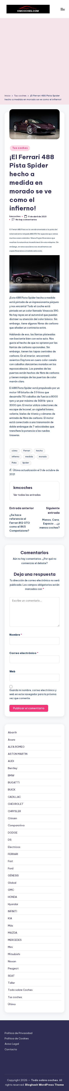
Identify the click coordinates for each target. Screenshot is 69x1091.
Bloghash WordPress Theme (44, 1084)
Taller (11, 982)
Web (12, 671)
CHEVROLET (16, 804)
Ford (10, 868)
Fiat (10, 861)
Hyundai (13, 904)
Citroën (12, 818)
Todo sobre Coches (20, 990)
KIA (10, 918)
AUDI (11, 761)
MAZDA (12, 932)
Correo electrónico (23, 653)
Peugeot (13, 968)
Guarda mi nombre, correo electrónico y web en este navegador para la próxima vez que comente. (33, 694)
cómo (14, 450)
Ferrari (26, 450)
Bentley (12, 768)
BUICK (12, 789)
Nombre (15, 634)
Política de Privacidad (18, 1033)
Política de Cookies (17, 1038)
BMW (11, 775)
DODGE (12, 832)
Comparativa (16, 825)
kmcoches (22, 487)
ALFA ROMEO (16, 746)
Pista (14, 463)
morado (43, 456)
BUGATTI (14, 782)
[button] (27, 494)
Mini (10, 947)
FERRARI (13, 854)
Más (10, 925)
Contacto (11, 1049)
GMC (11, 890)
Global (12, 882)
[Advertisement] (34, 57)
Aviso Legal (12, 1043)
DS (10, 839)
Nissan (12, 961)
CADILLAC (14, 797)
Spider (25, 463)
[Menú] (62, 9)
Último (12, 1004)
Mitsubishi (14, 954)
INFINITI (12, 911)
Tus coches (20, 148)
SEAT (11, 975)
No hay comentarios (26, 219)
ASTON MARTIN (17, 754)
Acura (11, 739)
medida (29, 456)
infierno (15, 456)
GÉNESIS (13, 875)
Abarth (12, 732)
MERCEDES (15, 940)
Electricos (14, 847)
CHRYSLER (14, 811)
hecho (39, 450)
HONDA (12, 897)
